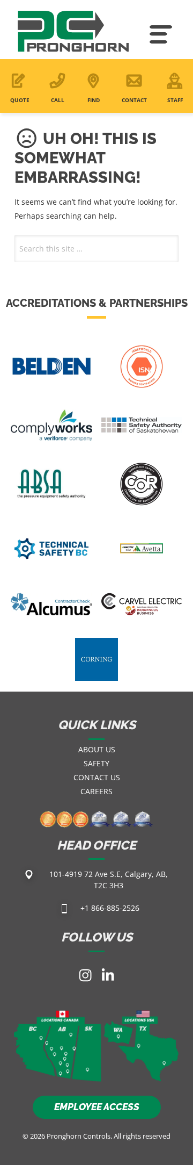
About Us (96, 749)
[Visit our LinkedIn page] (107, 975)
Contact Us (96, 777)
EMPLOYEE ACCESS (96, 1106)
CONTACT (134, 100)
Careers (96, 791)
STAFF (175, 100)
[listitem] (41, 1038)
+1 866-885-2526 (109, 908)
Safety (96, 763)
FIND (93, 100)
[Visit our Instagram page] (85, 975)
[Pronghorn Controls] (73, 35)
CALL (57, 100)
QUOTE (19, 100)
